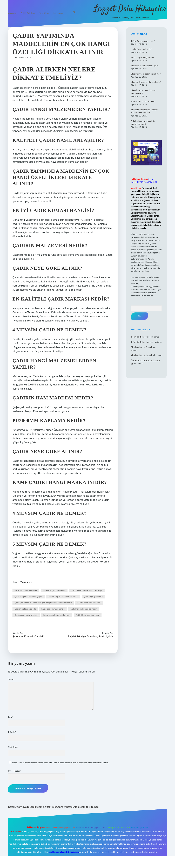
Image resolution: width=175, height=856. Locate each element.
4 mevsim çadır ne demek (26, 590)
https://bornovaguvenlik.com (25, 807)
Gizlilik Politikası (28, 13)
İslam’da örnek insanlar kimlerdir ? (146, 82)
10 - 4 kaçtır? (14, 771)
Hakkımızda (58, 13)
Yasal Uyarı (44, 13)
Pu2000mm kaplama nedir (87, 615)
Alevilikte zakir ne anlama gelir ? (145, 66)
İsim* (10, 717)
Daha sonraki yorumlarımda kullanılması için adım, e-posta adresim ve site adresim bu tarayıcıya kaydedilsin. (60, 763)
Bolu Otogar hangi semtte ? (143, 57)
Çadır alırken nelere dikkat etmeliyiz (87, 590)
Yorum (11, 679)
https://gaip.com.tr (77, 807)
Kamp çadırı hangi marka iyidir (56, 615)
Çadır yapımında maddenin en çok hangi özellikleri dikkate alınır (43, 603)
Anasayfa (12, 13)
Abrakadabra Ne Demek (141, 347)
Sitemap (94, 807)
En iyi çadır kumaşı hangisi (53, 609)
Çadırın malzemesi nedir (25, 609)
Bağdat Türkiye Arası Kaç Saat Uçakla (90, 636)
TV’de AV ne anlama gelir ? (143, 41)
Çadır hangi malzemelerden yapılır (63, 597)
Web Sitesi (13, 747)
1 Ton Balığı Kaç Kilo (140, 337)
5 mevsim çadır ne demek (54, 590)
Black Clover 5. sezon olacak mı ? (145, 74)
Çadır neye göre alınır (93, 597)
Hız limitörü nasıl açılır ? (141, 49)
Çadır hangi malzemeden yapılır (29, 597)
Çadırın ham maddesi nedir (89, 603)
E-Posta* (12, 732)
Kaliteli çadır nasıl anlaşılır (26, 615)
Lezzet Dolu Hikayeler (130, 9)
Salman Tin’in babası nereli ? (143, 101)
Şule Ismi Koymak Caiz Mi (28, 636)
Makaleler (26, 582)
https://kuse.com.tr (54, 807)
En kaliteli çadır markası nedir (83, 609)
